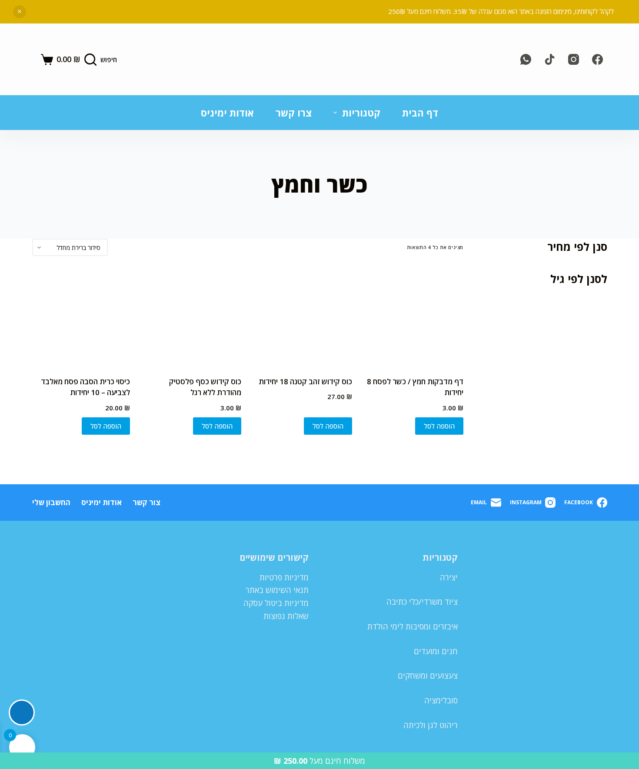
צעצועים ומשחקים (428, 675)
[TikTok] (549, 59)
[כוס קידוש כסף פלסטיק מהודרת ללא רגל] (192, 316)
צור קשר (146, 502)
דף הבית (420, 112)
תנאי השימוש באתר (277, 590)
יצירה (449, 577)
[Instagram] (573, 59)
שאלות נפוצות (286, 616)
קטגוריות (361, 112)
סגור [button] (19, 11)
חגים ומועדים (436, 651)
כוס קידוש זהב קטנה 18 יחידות (305, 381)
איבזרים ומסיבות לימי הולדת (412, 626)
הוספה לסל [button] (439, 426)
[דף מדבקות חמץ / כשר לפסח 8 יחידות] (414, 316)
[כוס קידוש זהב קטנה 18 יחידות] (303, 316)
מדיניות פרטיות (284, 577)
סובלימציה (441, 700)
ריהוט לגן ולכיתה (430, 725)
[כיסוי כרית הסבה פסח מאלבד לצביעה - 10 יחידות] (81, 316)
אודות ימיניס (227, 112)
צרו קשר (294, 112)
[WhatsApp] (525, 59)
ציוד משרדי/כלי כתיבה (422, 601)
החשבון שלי (51, 502)
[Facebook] (597, 59)
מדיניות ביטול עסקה (276, 603)
